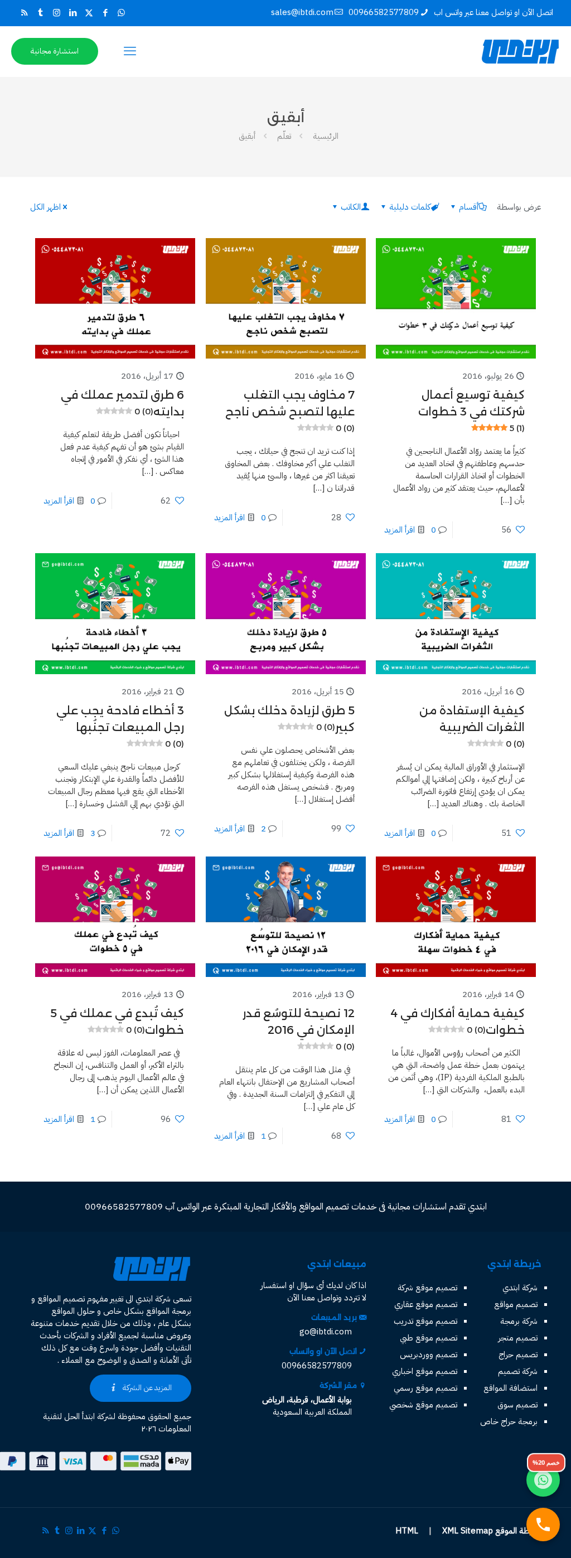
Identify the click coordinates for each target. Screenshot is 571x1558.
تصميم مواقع (516, 1304)
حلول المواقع (73, 1311)
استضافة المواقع (510, 1388)
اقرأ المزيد (399, 530)
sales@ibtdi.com (302, 12)
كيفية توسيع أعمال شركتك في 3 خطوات (471, 410)
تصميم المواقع (61, 1299)
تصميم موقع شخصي (423, 1405)
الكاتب (351, 207)
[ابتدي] (520, 51)
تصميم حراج (518, 1354)
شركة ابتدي (520, 1287)
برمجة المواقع (168, 1311)
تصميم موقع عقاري (425, 1304)
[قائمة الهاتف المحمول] (129, 51)
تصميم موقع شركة (427, 1287)
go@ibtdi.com (325, 1331)
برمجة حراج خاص (509, 1421)
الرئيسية (325, 136)
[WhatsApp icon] (121, 13)
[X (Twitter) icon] (89, 13)
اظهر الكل (45, 207)
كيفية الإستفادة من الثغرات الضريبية (472, 726)
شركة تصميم (518, 1371)
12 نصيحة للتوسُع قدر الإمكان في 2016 (299, 1029)
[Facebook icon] (105, 13)
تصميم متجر (518, 1338)
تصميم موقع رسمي (425, 1388)
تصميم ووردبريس (428, 1354)
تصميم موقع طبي (428, 1338)
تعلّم (284, 136)
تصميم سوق (517, 1405)
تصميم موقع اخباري (424, 1371)
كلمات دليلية (409, 207)
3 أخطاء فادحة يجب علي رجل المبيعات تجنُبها (120, 726)
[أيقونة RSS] (24, 13)
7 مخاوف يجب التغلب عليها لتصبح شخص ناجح (290, 410)
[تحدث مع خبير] (543, 1524)
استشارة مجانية (55, 51)
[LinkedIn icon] (73, 13)
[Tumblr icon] (40, 13)
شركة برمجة (519, 1321)
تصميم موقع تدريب (425, 1321)
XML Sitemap (467, 1531)
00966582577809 (384, 12)
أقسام (468, 207)
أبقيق (247, 136)
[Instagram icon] (56, 13)
